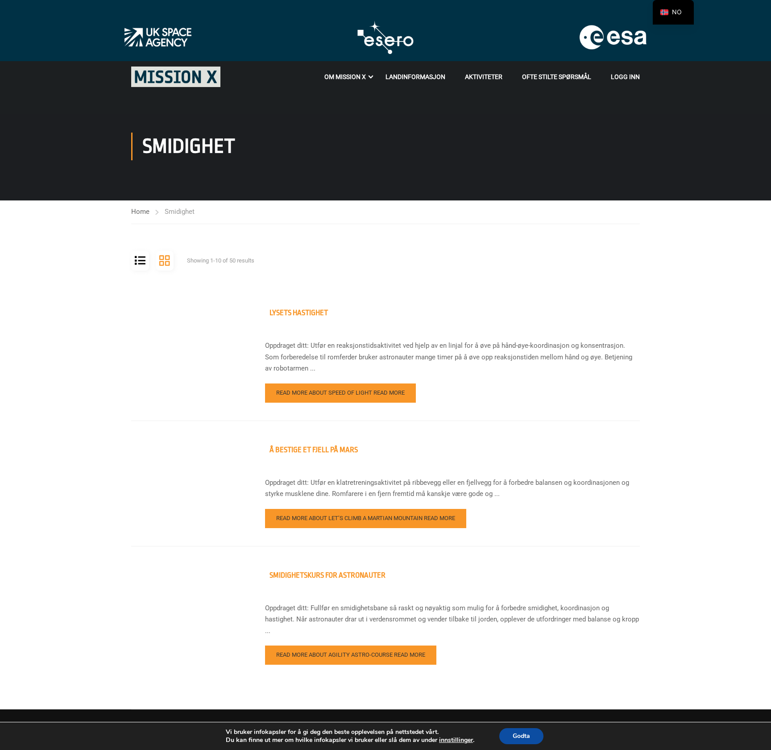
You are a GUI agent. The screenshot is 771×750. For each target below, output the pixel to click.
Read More (340, 392)
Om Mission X (345, 76)
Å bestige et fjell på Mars (313, 450)
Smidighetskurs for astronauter (327, 575)
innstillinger (456, 740)
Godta (521, 736)
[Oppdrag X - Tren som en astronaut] (175, 77)
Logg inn (625, 76)
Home (140, 212)
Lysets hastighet (298, 312)
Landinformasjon (415, 76)
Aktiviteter (483, 76)
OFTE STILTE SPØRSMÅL (556, 76)
